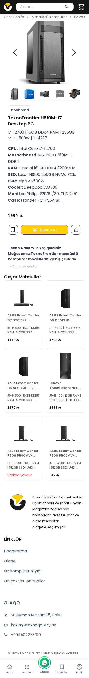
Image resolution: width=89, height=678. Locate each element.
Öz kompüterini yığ (22, 571)
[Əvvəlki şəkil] (15, 52)
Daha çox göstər (24, 267)
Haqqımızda (15, 551)
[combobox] (45, 7)
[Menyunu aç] (27, 667)
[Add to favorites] (13, 230)
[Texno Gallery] (8, 7)
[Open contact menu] (44, 663)
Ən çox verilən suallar (24, 581)
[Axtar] (67, 7)
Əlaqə (10, 561)
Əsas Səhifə (14, 16)
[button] (81, 7)
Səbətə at (48, 229)
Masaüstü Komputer (49, 16)
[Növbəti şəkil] (74, 52)
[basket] (81, 7)
